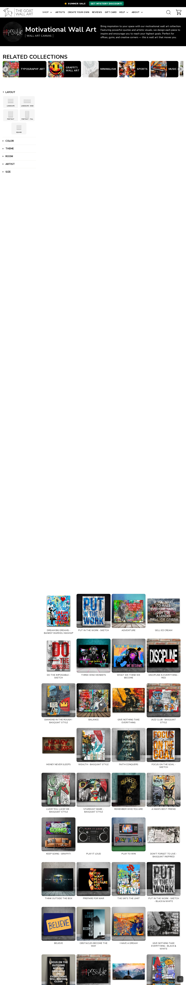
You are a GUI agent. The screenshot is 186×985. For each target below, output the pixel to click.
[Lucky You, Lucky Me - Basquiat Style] (58, 790)
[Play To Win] (129, 834)
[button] (93, 3)
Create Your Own (78, 12)
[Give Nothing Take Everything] (129, 700)
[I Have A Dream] (129, 924)
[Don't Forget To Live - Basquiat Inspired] (164, 834)
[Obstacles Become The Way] (93, 924)
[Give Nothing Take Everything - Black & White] (164, 924)
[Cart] (179, 12)
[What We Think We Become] (129, 656)
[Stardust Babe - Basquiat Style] (93, 790)
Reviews (97, 12)
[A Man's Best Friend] (164, 790)
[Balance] (93, 700)
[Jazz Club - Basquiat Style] (164, 700)
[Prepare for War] (93, 879)
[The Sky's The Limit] (129, 879)
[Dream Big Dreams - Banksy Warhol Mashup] (58, 611)
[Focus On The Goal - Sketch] (164, 745)
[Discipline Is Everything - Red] (164, 656)
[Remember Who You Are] (129, 790)
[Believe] (58, 924)
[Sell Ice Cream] (164, 611)
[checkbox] (10, 101)
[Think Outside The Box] (58, 879)
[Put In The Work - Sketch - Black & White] (164, 879)
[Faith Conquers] (129, 745)
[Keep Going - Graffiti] (58, 834)
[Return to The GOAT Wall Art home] (19, 12)
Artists (60, 12)
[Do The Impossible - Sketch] (58, 656)
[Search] (168, 12)
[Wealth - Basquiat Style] (93, 745)
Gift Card (111, 12)
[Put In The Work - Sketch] (93, 611)
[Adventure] (129, 611)
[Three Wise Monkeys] (93, 656)
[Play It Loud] (93, 834)
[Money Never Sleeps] (58, 745)
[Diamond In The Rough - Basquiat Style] (58, 700)
